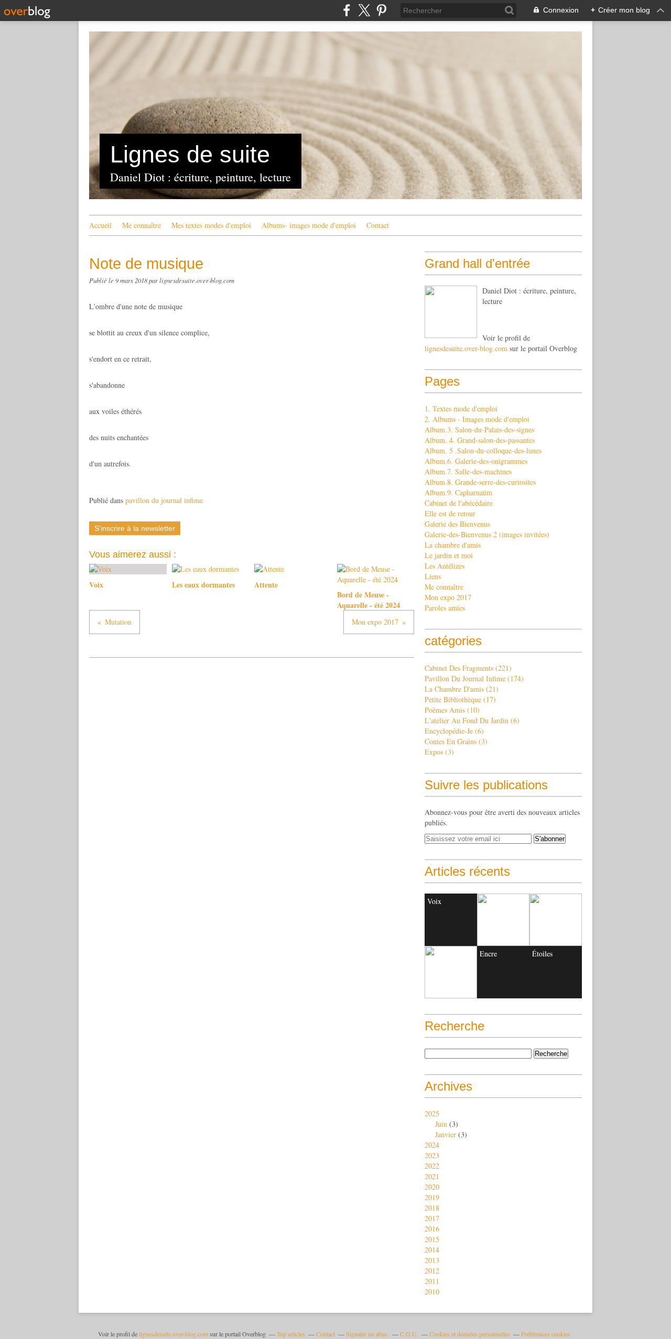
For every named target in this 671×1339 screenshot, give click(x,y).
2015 (432, 1239)
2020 (432, 1187)
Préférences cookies (545, 1334)
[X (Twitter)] (364, 10)
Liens (433, 576)
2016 (432, 1229)
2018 (432, 1208)
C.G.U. (409, 1334)
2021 (432, 1176)
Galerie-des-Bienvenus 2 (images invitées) (487, 534)
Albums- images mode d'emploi (309, 225)
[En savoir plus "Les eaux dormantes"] (503, 920)
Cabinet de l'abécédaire (459, 503)
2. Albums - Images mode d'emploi (477, 419)
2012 (432, 1271)
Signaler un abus (367, 1334)
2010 (432, 1292)
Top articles (291, 1334)
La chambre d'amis (453, 545)
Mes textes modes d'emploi (211, 225)
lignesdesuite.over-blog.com (466, 348)
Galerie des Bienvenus (457, 524)
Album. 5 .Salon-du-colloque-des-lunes (483, 450)
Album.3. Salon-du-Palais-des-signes (479, 429)
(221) (468, 668)
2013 (432, 1260)
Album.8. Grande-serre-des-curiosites (480, 482)
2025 (432, 1113)
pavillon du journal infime (164, 500)
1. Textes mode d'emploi (461, 408)
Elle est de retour (450, 513)
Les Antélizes (444, 566)
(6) (472, 720)
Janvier (445, 1134)
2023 (432, 1155)
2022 (432, 1166)
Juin (441, 1124)
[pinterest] (381, 10)
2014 (432, 1250)
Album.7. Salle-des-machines (468, 471)
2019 (432, 1197)
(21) (462, 689)
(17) (460, 699)
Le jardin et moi (449, 555)
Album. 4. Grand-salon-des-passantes (480, 440)
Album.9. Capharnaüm (458, 492)
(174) (474, 678)
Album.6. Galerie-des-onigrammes (476, 461)
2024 (432, 1145)
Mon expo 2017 (448, 597)
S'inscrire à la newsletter (134, 528)
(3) (456, 741)
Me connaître (141, 225)
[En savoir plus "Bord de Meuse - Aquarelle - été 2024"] (451, 972)
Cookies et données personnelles (469, 1334)
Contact (377, 225)
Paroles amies (445, 608)
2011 (432, 1281)
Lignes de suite (190, 154)
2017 (432, 1218)
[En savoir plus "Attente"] (555, 920)
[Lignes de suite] (451, 312)
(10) (452, 710)
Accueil (100, 225)
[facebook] (346, 10)
